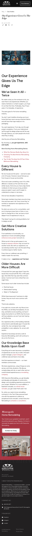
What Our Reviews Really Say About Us (16, 152)
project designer (17, 355)
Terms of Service (20, 529)
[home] (6, 3)
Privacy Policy (19, 531)
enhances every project (9, 238)
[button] (17, 3)
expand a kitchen (12, 243)
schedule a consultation (18, 401)
